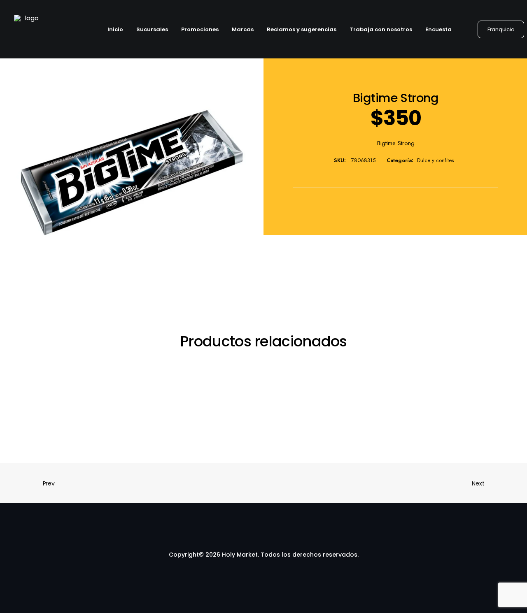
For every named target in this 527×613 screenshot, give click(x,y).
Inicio (115, 29)
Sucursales (152, 29)
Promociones (200, 29)
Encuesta (438, 29)
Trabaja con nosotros (381, 29)
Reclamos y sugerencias (301, 29)
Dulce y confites (435, 160)
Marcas (243, 29)
